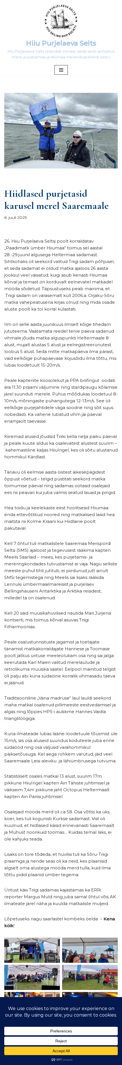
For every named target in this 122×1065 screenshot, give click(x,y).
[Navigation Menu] (61, 70)
